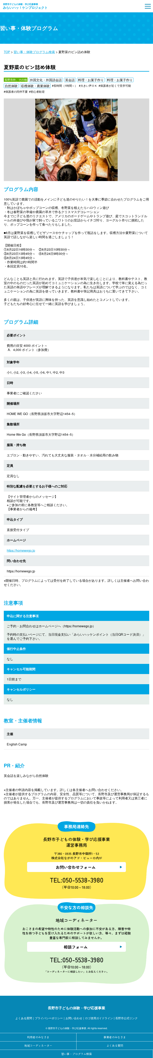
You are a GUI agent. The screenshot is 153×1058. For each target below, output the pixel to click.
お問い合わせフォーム (76, 867)
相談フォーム (76, 947)
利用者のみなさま (38, 1037)
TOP (7, 52)
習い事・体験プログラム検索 (34, 52)
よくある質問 (23, 1018)
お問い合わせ (74, 1018)
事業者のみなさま (115, 1037)
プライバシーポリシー (49, 1018)
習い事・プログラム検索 (76, 1054)
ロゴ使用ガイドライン (99, 1018)
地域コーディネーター (38, 1045)
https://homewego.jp (21, 550)
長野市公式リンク (126, 1018)
